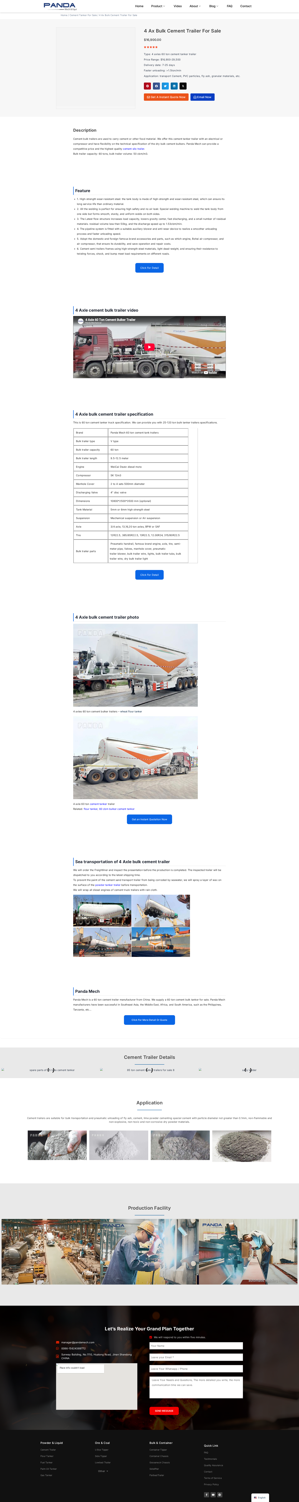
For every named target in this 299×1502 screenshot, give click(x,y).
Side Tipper (101, 1456)
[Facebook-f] (206, 1494)
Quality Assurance (213, 1465)
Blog (212, 6)
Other (101, 1471)
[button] (147, 86)
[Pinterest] (219, 1494)
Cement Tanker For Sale (83, 15)
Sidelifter (154, 1468)
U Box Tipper (101, 1449)
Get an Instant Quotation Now (149, 819)
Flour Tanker (46, 1456)
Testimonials (210, 1459)
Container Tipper (158, 1449)
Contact (246, 6)
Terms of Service (213, 1478)
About (194, 6)
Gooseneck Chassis (160, 1462)
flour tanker (90, 808)
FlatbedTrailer (157, 1475)
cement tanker (98, 803)
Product (156, 6)
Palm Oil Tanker (48, 1468)
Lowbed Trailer (103, 1462)
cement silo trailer (133, 148)
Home (139, 6)
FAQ (230, 6)
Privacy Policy (211, 1484)
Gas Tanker (46, 1475)
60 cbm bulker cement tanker (117, 808)
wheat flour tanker (131, 711)
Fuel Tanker (46, 1462)
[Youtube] (213, 1494)
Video (178, 6)
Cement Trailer (48, 1449)
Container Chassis (159, 1456)
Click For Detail (149, 267)
